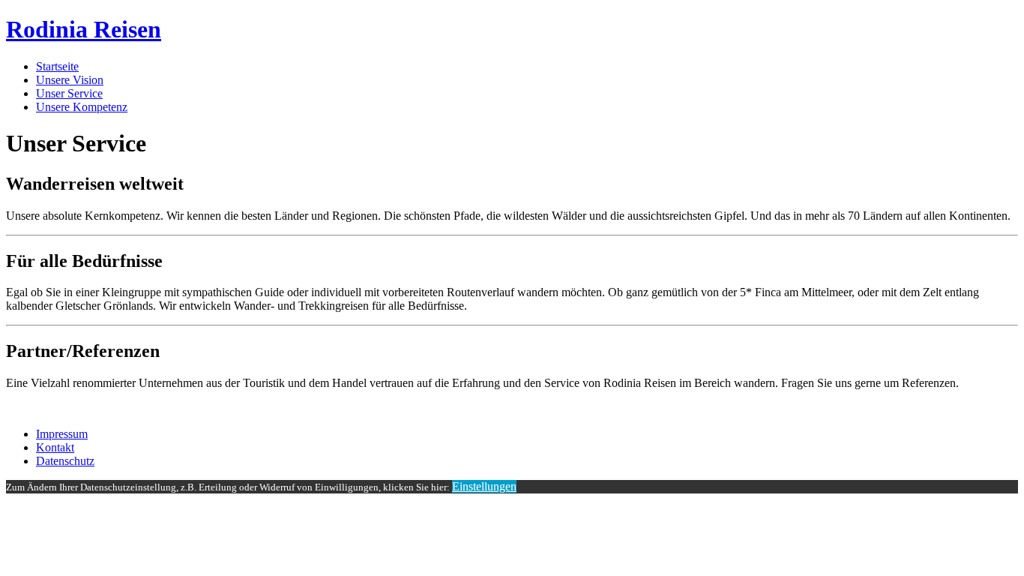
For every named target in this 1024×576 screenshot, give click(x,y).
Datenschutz (65, 460)
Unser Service (69, 93)
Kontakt (55, 447)
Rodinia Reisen (83, 29)
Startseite (57, 66)
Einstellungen (484, 486)
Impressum (62, 434)
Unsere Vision (69, 80)
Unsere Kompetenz (81, 106)
